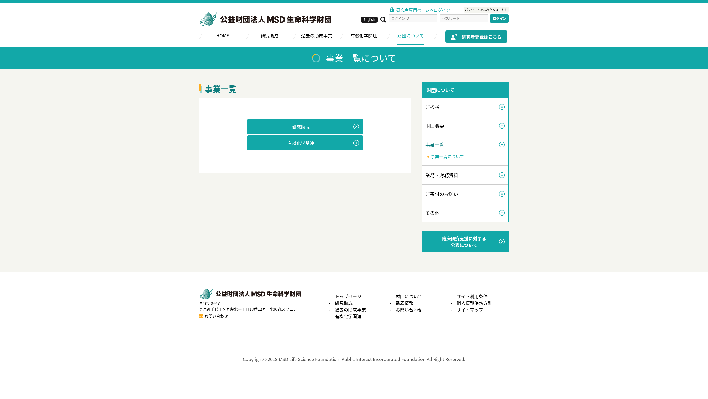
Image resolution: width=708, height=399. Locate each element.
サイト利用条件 (472, 296)
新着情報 (404, 303)
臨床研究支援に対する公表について (464, 241)
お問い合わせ (409, 309)
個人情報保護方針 (474, 303)
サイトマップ (470, 309)
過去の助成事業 (316, 35)
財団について (410, 35)
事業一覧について (447, 157)
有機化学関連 (363, 35)
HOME (222, 35)
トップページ (348, 296)
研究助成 (269, 35)
